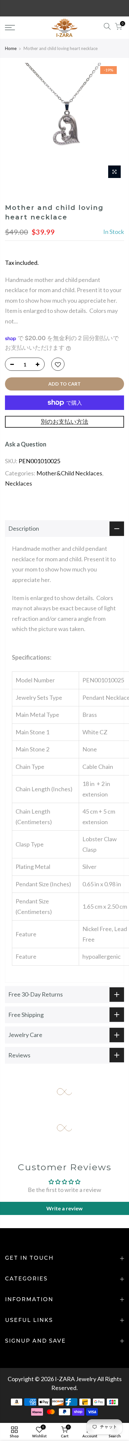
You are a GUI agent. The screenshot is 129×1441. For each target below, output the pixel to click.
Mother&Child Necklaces (69, 473)
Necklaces (18, 483)
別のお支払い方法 (64, 421)
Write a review (64, 1208)
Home (11, 48)
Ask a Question (25, 444)
